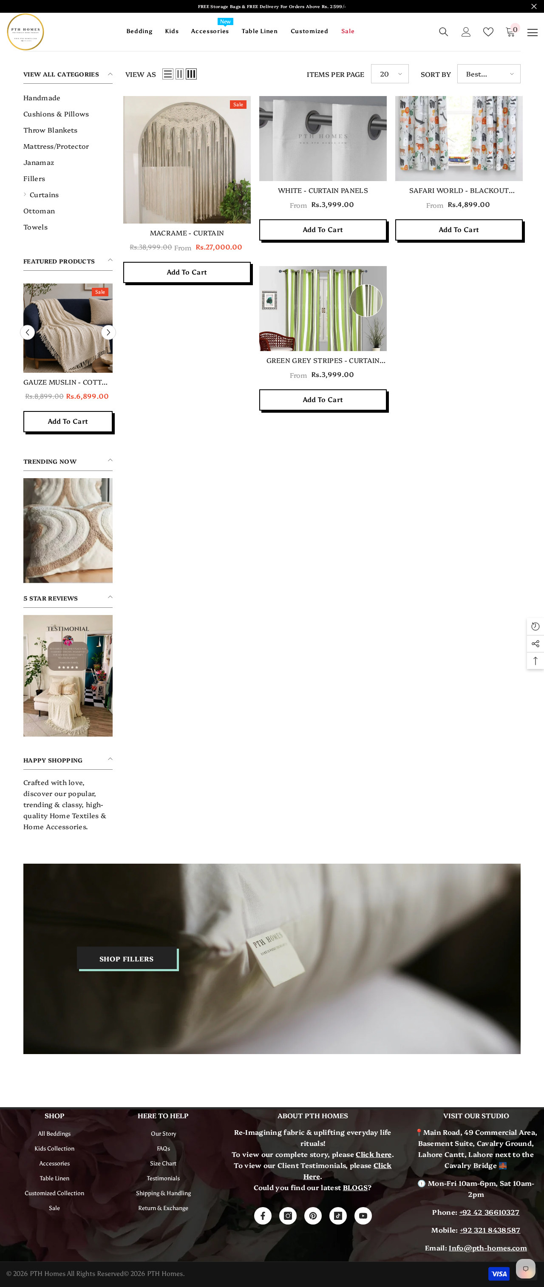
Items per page (335, 74)
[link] (68, 530)
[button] (167, 73)
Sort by (436, 74)
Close (534, 6)
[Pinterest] (313, 1216)
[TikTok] (338, 1216)
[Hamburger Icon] (532, 33)
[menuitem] (68, 97)
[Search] (443, 31)
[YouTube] (363, 1216)
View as (140, 74)
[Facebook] (263, 1216)
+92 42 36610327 (489, 1211)
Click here (373, 1154)
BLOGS (355, 1187)
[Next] (108, 332)
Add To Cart (187, 272)
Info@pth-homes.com (488, 1247)
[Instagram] (288, 1216)
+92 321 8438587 (490, 1229)
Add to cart (68, 421)
